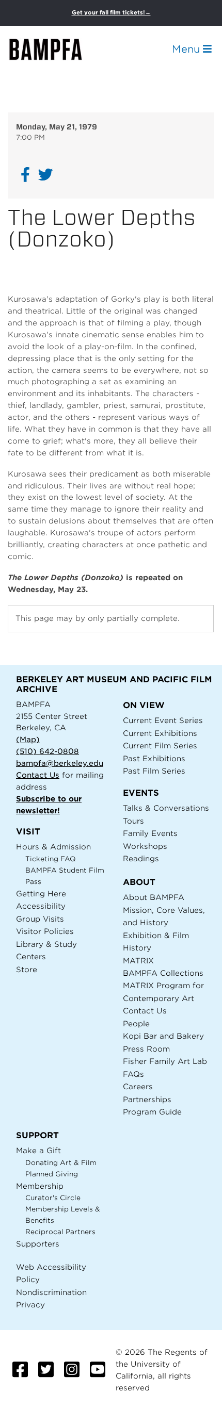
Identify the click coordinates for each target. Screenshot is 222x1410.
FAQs (133, 1074)
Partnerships (147, 1099)
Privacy (30, 1304)
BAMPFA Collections (163, 973)
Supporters (37, 1243)
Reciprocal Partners (60, 1232)
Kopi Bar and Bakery (163, 1035)
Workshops (145, 846)
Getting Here (41, 893)
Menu (187, 49)
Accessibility (41, 905)
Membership (40, 1186)
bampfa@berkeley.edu (59, 763)
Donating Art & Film (61, 1163)
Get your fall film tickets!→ (111, 12)
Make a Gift (38, 1150)
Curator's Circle (53, 1198)
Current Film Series (160, 745)
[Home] (54, 49)
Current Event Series (163, 720)
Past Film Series (154, 770)
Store (26, 969)
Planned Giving (51, 1174)
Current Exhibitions (160, 733)
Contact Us (37, 774)
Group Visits (40, 918)
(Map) (28, 739)
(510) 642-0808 (47, 751)
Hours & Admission (53, 846)
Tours (133, 820)
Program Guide (152, 1111)
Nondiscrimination (51, 1292)
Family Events (150, 833)
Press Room (146, 1048)
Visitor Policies (45, 931)
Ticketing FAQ (50, 859)
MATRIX (138, 960)
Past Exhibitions (154, 758)
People (136, 1023)
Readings (141, 858)
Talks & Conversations (166, 808)
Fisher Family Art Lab (165, 1061)
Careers (138, 1086)
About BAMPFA (153, 897)
